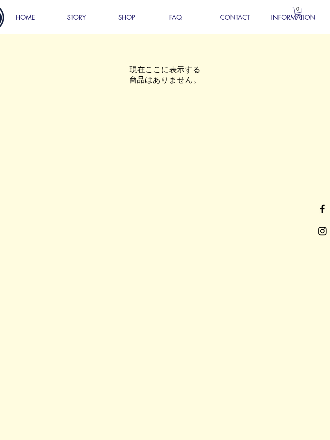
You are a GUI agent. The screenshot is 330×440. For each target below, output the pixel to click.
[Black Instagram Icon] (322, 231)
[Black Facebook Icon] (322, 209)
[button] (298, 11)
